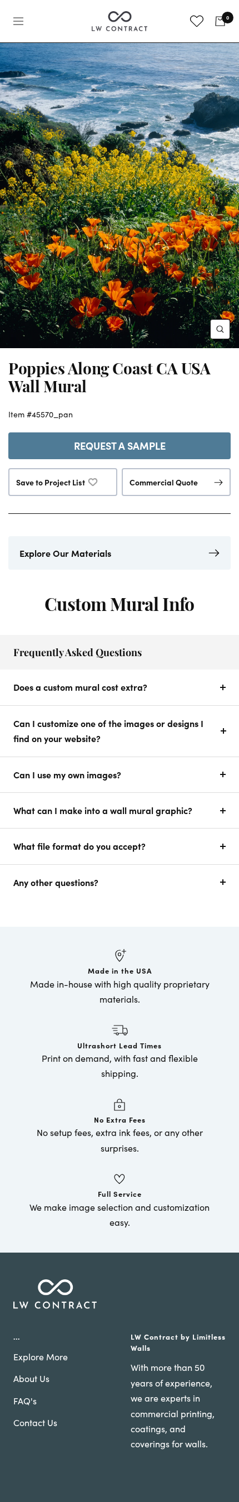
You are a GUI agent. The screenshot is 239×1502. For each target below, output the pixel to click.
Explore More (40, 1357)
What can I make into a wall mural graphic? (102, 810)
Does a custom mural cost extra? (80, 687)
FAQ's (25, 1401)
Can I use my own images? (67, 774)
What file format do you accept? (79, 846)
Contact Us (35, 1422)
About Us (31, 1378)
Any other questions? (55, 882)
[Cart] (220, 21)
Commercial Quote (164, 482)
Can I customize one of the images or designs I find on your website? (108, 730)
